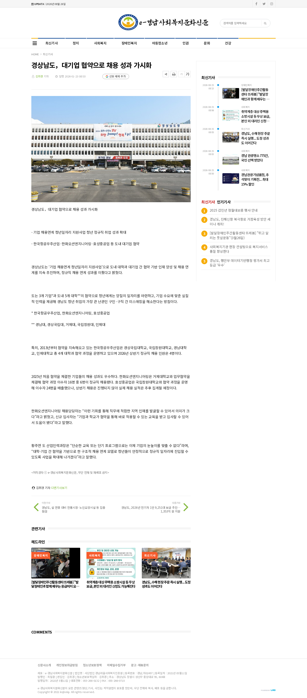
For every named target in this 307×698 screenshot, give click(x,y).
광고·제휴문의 (140, 665)
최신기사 (51, 42)
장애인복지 (129, 42)
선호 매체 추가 (117, 76)
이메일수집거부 (116, 665)
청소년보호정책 (92, 665)
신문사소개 (44, 665)
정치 (76, 42)
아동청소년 (159, 42)
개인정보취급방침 (67, 665)
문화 (207, 42)
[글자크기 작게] (181, 74)
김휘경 (39, 76)
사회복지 (100, 42)
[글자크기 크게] (187, 74)
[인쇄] (174, 74)
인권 (186, 42)
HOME (35, 54)
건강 (228, 42)
